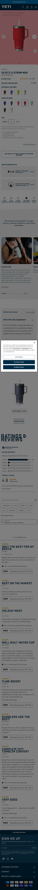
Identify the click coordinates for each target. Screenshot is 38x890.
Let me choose (19, 357)
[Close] (34, 343)
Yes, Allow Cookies (19, 362)
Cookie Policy (25, 348)
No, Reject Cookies (19, 367)
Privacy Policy (16, 348)
